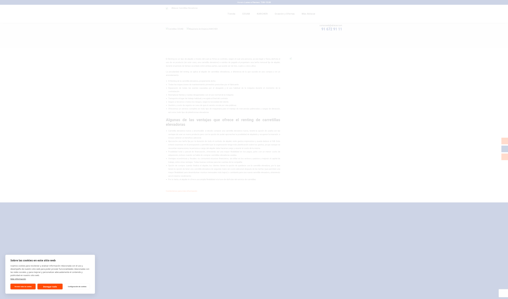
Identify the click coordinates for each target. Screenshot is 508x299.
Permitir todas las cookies (23, 287)
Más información (18, 279)
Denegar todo (50, 286)
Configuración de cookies (77, 287)
